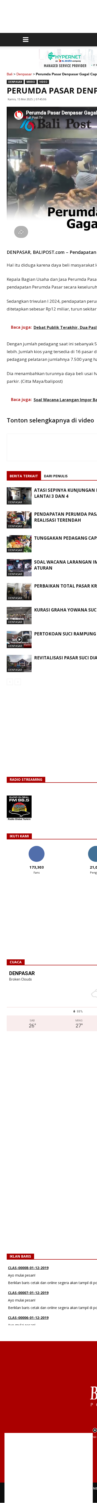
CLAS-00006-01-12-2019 (28, 1306)
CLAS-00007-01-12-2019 (28, 1282)
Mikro (30, 82)
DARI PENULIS (56, 476)
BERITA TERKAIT (24, 476)
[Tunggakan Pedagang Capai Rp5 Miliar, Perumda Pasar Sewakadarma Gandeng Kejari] (19, 543)
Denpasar (24, 74)
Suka (36, 848)
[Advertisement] (48, 1468)
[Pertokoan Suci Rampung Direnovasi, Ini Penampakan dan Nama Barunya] (19, 639)
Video (43, 82)
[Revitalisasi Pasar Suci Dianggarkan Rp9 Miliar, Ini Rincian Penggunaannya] (19, 663)
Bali (9, 74)
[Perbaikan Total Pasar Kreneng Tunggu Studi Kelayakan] (19, 591)
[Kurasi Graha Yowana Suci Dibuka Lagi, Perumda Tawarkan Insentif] (19, 615)
